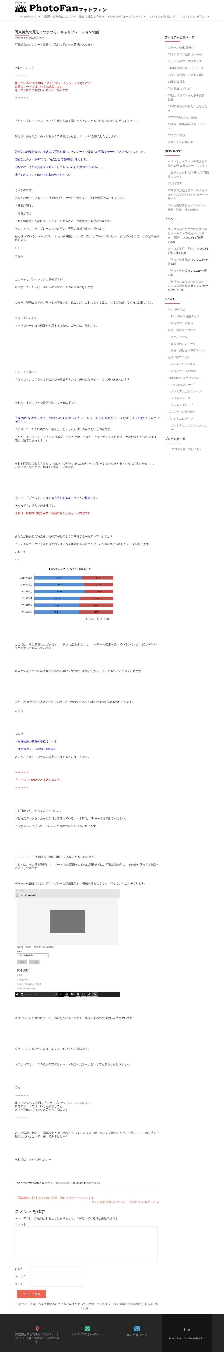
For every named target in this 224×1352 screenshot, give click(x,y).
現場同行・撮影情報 (183, 370)
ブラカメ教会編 (177, 270)
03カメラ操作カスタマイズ (185, 61)
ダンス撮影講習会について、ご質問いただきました (125, 1201)
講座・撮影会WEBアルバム (188, 350)
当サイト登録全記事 (56, 1182)
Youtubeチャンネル (183, 364)
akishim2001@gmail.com (87, 1334)
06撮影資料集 (176, 81)
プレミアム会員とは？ (163, 16)
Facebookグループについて (125, 16)
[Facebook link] (184, 1330)
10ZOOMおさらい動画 (182, 117)
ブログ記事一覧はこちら (187, 449)
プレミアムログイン (193, 16)
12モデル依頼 (176, 135)
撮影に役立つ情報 (90, 16)
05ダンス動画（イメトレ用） (186, 74)
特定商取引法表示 (182, 323)
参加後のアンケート (183, 343)
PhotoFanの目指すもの (185, 316)
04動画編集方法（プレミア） (186, 67)
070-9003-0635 (137, 1334)
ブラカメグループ (182, 405)
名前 (18, 1268)
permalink (94, 1182)
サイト (19, 1283)
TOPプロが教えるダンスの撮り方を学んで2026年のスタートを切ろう (188, 194)
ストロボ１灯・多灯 (180, 248)
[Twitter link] (188, 1330)
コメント (20, 1224)
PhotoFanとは (29, 16)
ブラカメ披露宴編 (179, 259)
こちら (19, 256)
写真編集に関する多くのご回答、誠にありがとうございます (54, 1197)
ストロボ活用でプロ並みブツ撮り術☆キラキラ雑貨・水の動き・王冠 (187, 233)
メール (20, 1276)
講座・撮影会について (58, 16)
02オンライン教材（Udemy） (186, 54)
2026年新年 (175, 183)
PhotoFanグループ (182, 384)
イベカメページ (180, 398)
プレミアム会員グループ (186, 391)
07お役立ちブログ (179, 88)
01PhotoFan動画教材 (181, 47)
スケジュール (179, 336)
